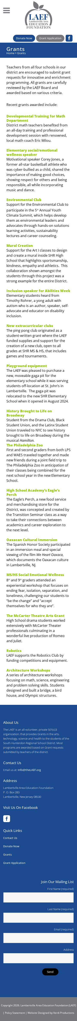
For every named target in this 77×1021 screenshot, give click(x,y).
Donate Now (24, 38)
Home (10, 53)
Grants (7, 854)
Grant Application (50, 38)
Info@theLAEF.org (29, 770)
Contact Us (10, 838)
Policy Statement (15, 1013)
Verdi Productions (63, 1013)
